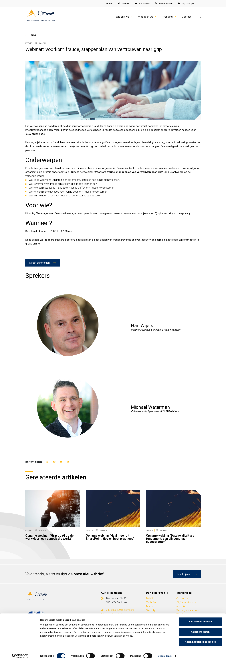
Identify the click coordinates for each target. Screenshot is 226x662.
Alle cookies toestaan (200, 621)
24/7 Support (188, 3)
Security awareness (187, 610)
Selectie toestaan (200, 631)
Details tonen (165, 656)
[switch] (90, 655)
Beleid (149, 598)
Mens (149, 606)
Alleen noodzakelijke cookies (200, 641)
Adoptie (180, 606)
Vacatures (144, 3)
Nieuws (125, 3)
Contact (186, 16)
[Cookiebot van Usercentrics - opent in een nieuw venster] (19, 656)
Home (109, 3)
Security (150, 610)
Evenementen (165, 3)
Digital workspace (186, 602)
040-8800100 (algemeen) (120, 609)
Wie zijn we (122, 16)
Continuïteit (182, 598)
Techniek (151, 602)
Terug (33, 35)
